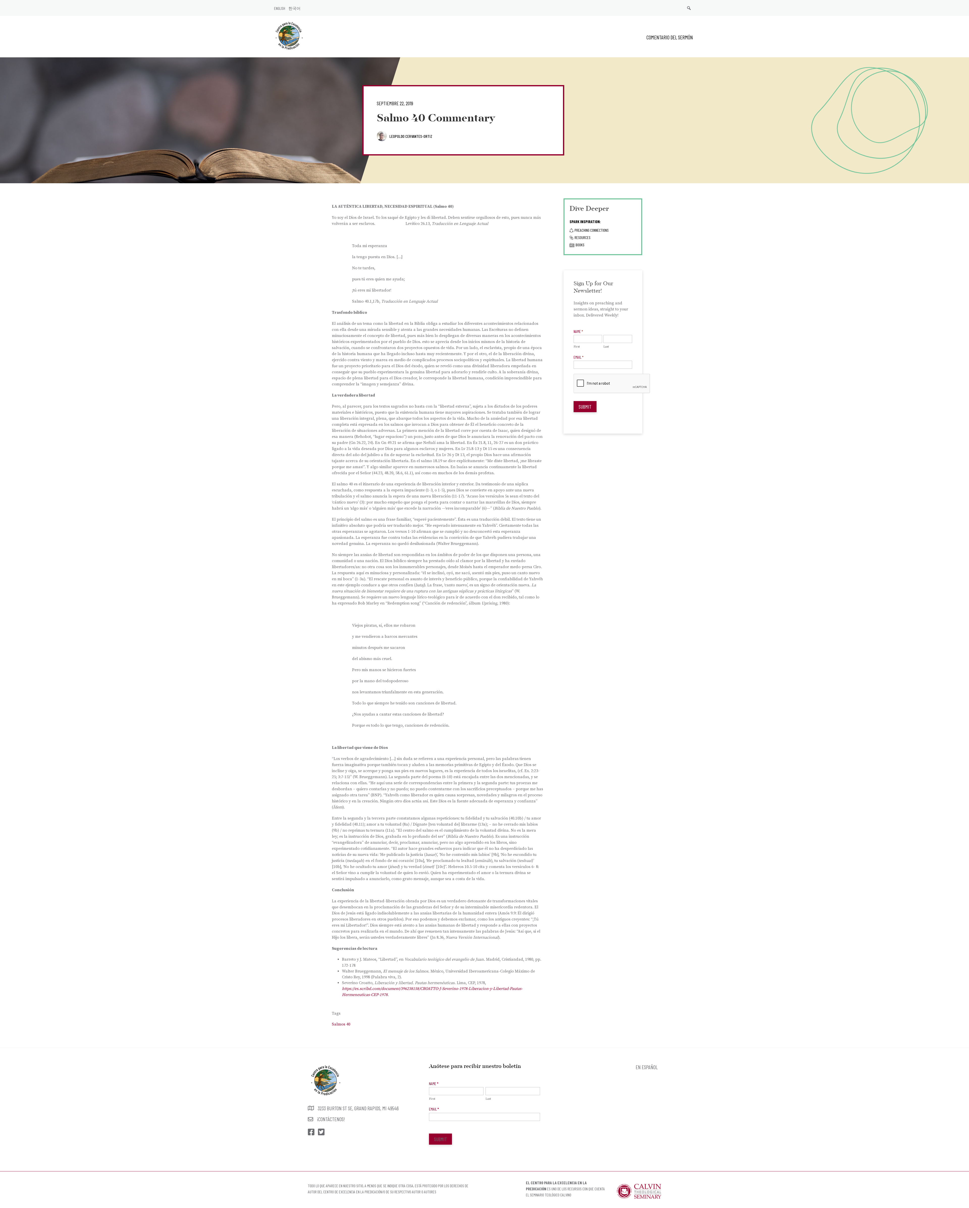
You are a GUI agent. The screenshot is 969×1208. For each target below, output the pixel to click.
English (279, 8)
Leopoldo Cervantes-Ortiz (410, 136)
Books (580, 244)
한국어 (294, 8)
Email (578, 357)
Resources (582, 237)
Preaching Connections (592, 230)
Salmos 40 (341, 1024)
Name (578, 331)
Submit (585, 407)
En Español (647, 1067)
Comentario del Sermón (670, 37)
